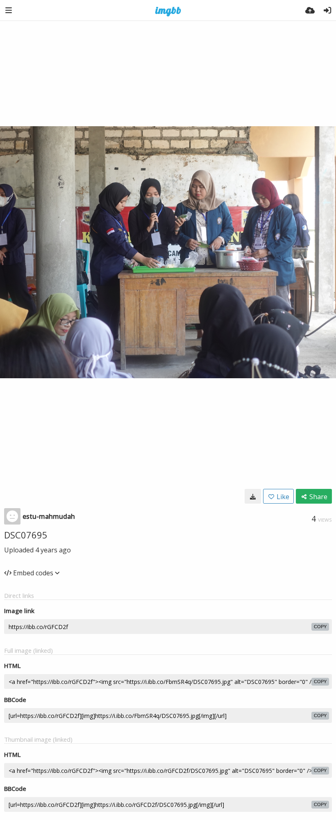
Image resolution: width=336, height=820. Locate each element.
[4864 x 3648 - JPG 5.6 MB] (253, 496)
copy (320, 626)
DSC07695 (26, 535)
